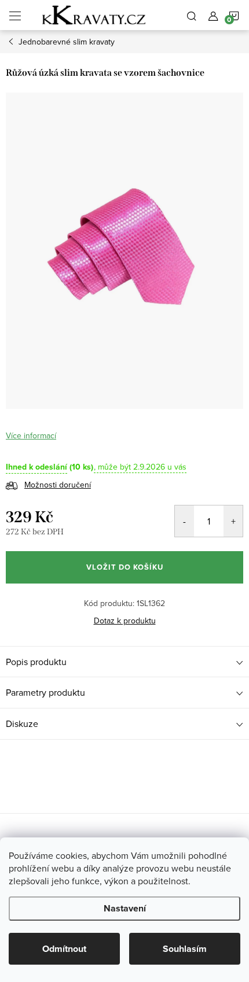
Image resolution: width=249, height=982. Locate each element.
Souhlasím (185, 948)
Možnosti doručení (57, 484)
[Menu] (15, 15)
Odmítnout (64, 948)
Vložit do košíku (124, 567)
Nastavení (125, 908)
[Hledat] (191, 15)
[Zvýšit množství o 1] (233, 521)
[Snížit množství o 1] (184, 521)
